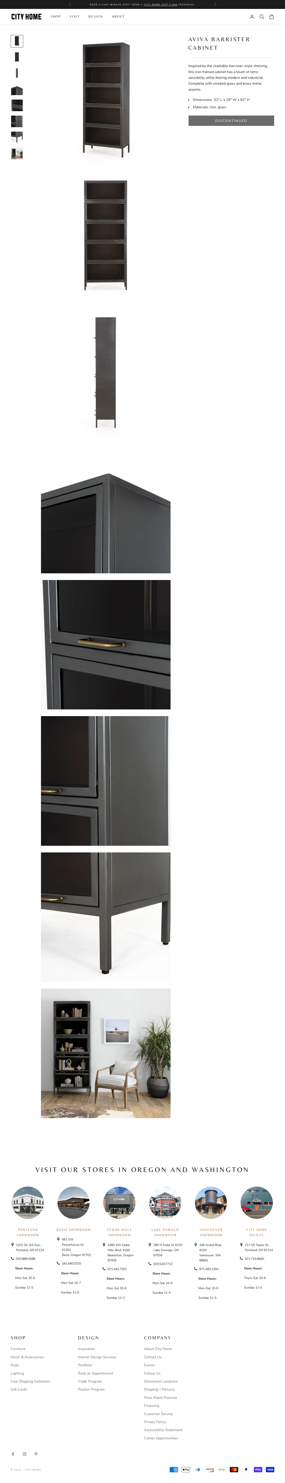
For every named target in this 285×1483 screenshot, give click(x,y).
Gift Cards (19, 1389)
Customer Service (158, 1414)
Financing (151, 1405)
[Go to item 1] (17, 41)
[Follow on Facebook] (13, 1454)
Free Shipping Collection (30, 1381)
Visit (74, 16)
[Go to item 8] (17, 153)
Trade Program (90, 1381)
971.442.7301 (117, 1269)
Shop (56, 16)
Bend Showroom (74, 1230)
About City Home (158, 1348)
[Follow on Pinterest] (36, 1454)
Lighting (17, 1373)
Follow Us (152, 1373)
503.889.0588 (25, 1259)
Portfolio (85, 1365)
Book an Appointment (95, 1373)
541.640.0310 (71, 1263)
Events (149, 1365)
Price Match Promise (160, 1397)
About (118, 16)
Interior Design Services (97, 1357)
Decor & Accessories (27, 1357)
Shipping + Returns (159, 1389)
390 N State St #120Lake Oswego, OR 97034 (167, 1250)
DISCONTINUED (231, 120)
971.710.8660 (254, 1259)
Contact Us (153, 1357)
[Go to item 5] (17, 105)
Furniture (18, 1348)
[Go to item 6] (17, 121)
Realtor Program (91, 1389)
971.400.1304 (208, 1269)
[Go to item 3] (17, 73)
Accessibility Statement (163, 1430)
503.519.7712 (163, 1264)
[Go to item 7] (17, 137)
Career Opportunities (161, 1438)
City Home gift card (160, 4)
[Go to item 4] (17, 89)
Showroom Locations (161, 1381)
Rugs (15, 1365)
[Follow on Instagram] (24, 1454)
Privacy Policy (155, 1422)
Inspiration (86, 1348)
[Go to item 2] (17, 57)
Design (95, 16)
